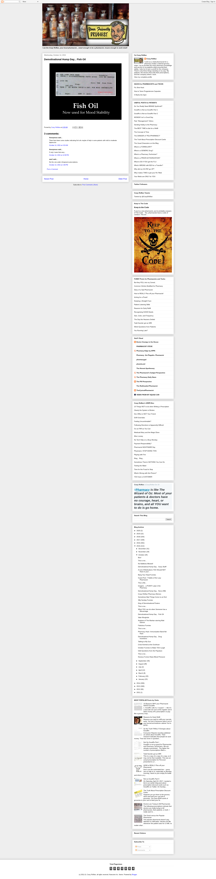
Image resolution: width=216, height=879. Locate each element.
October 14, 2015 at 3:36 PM (58, 165)
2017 (139, 540)
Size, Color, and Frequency (143, 316)
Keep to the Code (141, 207)
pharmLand (140, 364)
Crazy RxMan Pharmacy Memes (149, 594)
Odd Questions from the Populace (150, 651)
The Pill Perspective (144, 381)
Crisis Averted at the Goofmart (149, 644)
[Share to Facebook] (80, 127)
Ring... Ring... (139, 458)
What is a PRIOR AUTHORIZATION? (147, 158)
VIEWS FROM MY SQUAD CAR (147, 395)
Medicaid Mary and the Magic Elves (146, 432)
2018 (139, 537)
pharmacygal (141, 359)
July (140, 667)
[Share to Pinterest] (82, 127)
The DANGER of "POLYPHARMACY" (147, 136)
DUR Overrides (139, 418)
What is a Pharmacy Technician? (145, 154)
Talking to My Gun (144, 641)
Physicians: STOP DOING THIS (145, 451)
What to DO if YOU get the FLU (145, 162)
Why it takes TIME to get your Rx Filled (148, 173)
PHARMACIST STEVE (144, 346)
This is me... (142, 560)
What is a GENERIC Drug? (143, 150)
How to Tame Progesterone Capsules (147, 91)
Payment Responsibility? (143, 443)
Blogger (134, 874)
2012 (139, 689)
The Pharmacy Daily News (146, 377)
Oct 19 (157, 485)
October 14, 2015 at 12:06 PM (59, 155)
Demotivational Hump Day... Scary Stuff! (152, 567)
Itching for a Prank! (141, 297)
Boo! (139, 557)
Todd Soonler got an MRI (143, 323)
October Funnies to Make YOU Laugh (151, 648)
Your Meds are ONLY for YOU (144, 176)
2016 (139, 543)
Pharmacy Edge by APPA (145, 351)
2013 (139, 686)
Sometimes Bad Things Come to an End (152, 597)
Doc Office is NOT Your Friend (145, 414)
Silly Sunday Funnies (145, 600)
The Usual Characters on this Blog (146, 143)
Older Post (122, 179)
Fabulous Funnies (144, 625)
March (140, 673)
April (140, 670)
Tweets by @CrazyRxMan (143, 196)
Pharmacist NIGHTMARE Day (144, 447)
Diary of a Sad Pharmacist (143, 290)
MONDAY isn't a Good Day (143, 117)
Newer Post (48, 179)
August (141, 664)
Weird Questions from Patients (145, 327)
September (142, 661)
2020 (139, 531)
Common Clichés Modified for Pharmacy (148, 286)
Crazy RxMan (152, 59)
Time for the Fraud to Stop (143, 469)
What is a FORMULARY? (143, 147)
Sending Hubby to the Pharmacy (145, 125)
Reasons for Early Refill (142, 308)
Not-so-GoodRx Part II (151, 779)
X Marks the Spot (140, 95)
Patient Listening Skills (142, 304)
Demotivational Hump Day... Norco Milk (152, 591)
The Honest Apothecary (145, 368)
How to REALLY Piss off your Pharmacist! (148, 293)
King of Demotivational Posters (149, 603)
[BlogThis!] (75, 127)
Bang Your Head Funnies (147, 575)
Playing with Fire (140, 455)
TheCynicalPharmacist (145, 390)
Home (86, 179)
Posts (139, 847)
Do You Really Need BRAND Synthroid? (148, 106)
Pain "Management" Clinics (143, 121)
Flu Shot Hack (139, 87)
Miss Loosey (138, 436)
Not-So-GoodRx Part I (151, 742)
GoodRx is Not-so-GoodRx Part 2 (146, 113)
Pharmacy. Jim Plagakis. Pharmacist (150, 355)
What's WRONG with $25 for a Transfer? (148, 165)
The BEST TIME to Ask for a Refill (146, 128)
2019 (139, 534)
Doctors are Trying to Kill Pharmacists (156, 804)
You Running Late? (141, 330)
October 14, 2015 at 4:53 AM (58, 145)
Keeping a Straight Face (142, 301)
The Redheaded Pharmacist (147, 386)
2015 (139, 546)
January (141, 679)
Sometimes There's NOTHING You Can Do (149, 462)
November (142, 552)
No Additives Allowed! (145, 564)
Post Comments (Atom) (90, 185)
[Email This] (73, 127)
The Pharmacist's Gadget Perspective (150, 373)
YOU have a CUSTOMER (143, 477)
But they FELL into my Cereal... (145, 282)
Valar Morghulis (143, 617)
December (142, 549)
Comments (141, 850)
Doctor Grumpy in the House (147, 342)
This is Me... (142, 583)
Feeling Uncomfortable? (142, 421)
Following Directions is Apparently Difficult (149, 425)
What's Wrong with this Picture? (145, 473)
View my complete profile (143, 77)
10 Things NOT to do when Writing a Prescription (151, 406)
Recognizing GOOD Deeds (143, 312)
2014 (139, 683)
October (141, 555)
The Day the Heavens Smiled (144, 319)
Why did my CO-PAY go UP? (144, 169)
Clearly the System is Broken (144, 410)
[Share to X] (78, 127)
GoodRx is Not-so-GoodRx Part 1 (146, 110)
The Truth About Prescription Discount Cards (150, 139)
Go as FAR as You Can (142, 429)
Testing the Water (140, 466)
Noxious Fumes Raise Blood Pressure (151, 657)
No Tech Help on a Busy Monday (145, 440)
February (141, 676)
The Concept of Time (141, 132)
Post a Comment (52, 169)
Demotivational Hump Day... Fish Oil (151, 614)
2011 (138, 692)
